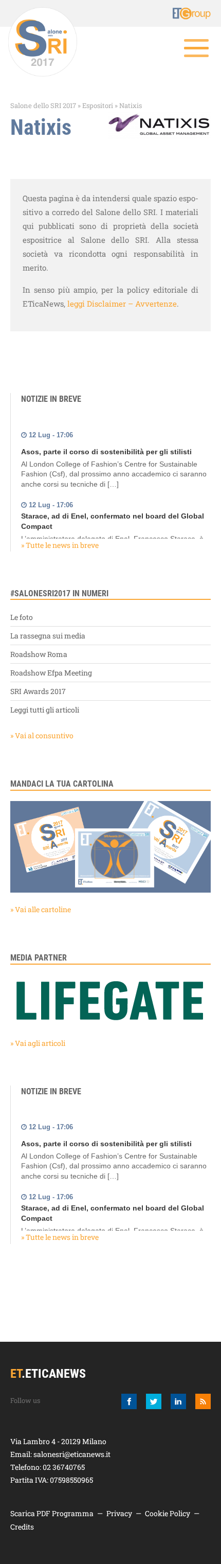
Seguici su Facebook (129, 1401)
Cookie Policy (167, 1513)
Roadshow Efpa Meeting (51, 673)
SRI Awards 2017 (38, 691)
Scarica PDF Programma (52, 1513)
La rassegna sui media (47, 636)
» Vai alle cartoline (40, 909)
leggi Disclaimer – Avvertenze (122, 303)
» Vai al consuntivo (41, 735)
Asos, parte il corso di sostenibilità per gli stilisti (106, 447)
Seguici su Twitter (153, 1401)
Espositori (97, 105)
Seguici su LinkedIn (178, 1401)
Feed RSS (203, 1401)
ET (180, 13)
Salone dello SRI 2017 (43, 105)
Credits (22, 1527)
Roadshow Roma (38, 654)
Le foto (21, 617)
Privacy (119, 1513)
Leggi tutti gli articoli (44, 710)
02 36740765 (64, 1467)
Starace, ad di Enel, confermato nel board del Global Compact (112, 517)
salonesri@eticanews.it (71, 1454)
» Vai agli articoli (37, 1043)
